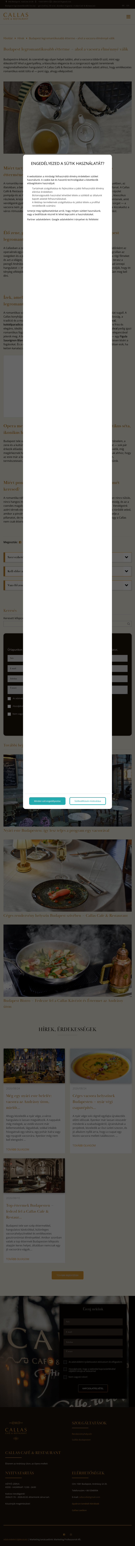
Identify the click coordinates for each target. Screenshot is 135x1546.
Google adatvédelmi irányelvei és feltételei (75, 219)
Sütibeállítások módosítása (88, 801)
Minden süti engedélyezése (47, 801)
